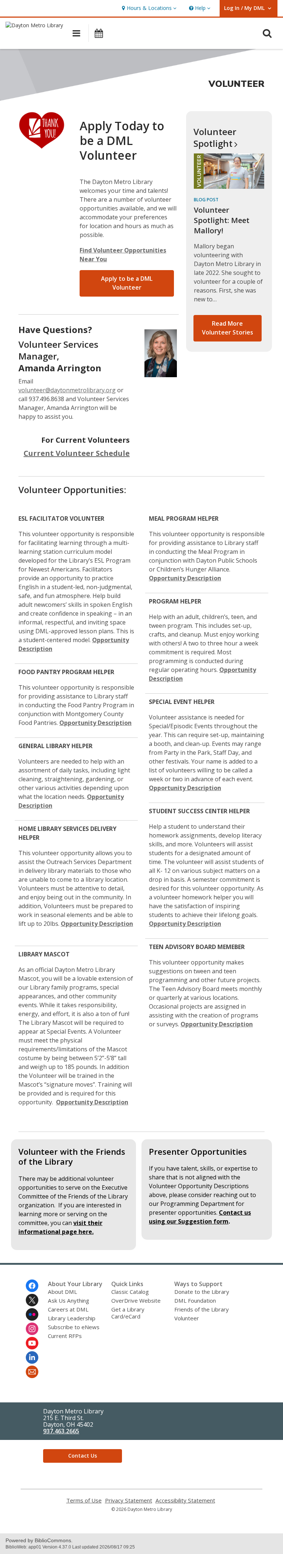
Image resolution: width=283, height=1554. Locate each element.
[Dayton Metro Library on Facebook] (32, 1285)
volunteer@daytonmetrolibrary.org (67, 390)
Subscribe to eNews (73, 1327)
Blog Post (206, 200)
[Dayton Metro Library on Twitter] (32, 1300)
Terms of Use (84, 1500)
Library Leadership (71, 1318)
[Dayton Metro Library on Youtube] (32, 1343)
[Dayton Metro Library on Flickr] (32, 1314)
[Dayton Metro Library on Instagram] (32, 1329)
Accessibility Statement (185, 1500)
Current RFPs (65, 1335)
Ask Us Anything (68, 1300)
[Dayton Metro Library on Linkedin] (32, 1357)
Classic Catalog (130, 1291)
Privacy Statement (128, 1500)
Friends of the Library (201, 1309)
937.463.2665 (61, 1431)
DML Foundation (195, 1300)
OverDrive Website (136, 1300)
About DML (62, 1291)
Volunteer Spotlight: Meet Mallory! (221, 220)
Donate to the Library (201, 1291)
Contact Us (82, 1455)
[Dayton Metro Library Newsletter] (32, 1372)
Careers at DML (68, 1309)
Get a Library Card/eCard (127, 1313)
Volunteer (214, 137)
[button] (148, 8)
